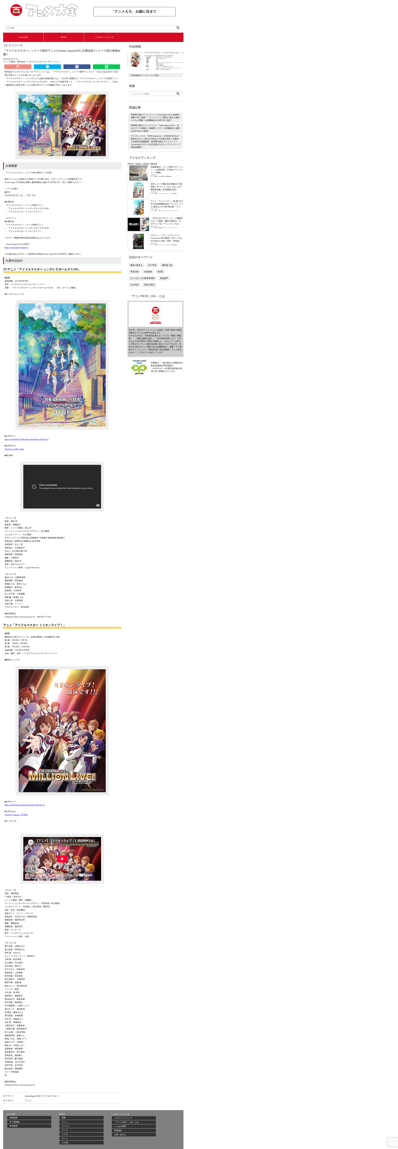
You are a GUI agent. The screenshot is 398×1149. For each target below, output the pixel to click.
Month (153, 163)
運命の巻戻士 (136, 265)
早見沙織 (134, 271)
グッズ (65, 1130)
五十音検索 (14, 1122)
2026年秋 (134, 285)
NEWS (64, 37)
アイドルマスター (50, 1096)
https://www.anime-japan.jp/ (16, 247)
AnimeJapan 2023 (33, 1096)
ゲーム (65, 1138)
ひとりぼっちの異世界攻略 (142, 278)
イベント (66, 1126)
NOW (130, 163)
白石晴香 (148, 271)
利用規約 (118, 1130)
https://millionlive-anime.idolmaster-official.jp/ (25, 805)
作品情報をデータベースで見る (145, 75)
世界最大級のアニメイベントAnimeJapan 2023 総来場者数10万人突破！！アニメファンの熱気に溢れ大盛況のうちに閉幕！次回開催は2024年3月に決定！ (155, 117)
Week (146, 163)
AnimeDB (23, 37)
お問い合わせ (120, 1134)
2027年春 (152, 265)
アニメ (28, 1100)
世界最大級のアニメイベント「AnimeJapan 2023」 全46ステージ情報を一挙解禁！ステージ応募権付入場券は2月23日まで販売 (155, 128)
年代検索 (13, 1126)
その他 (65, 1142)
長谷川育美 (149, 285)
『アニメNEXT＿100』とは (126, 1122)
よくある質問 (120, 1126)
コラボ (65, 1134)
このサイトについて (104, 37)
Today (138, 163)
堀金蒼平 (164, 278)
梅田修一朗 (167, 265)
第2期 (160, 271)
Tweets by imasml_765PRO (16, 815)
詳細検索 (13, 1118)
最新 (64, 1118)
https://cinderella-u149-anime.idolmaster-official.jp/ (27, 439)
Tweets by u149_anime (14, 449)
